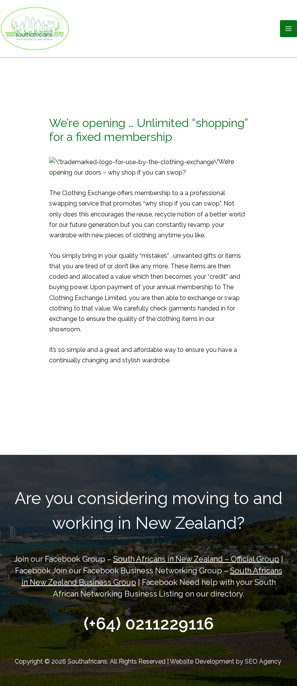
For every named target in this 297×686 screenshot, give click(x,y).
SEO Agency (264, 661)
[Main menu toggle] (288, 28)
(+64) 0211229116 (149, 623)
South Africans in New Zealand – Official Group (196, 559)
